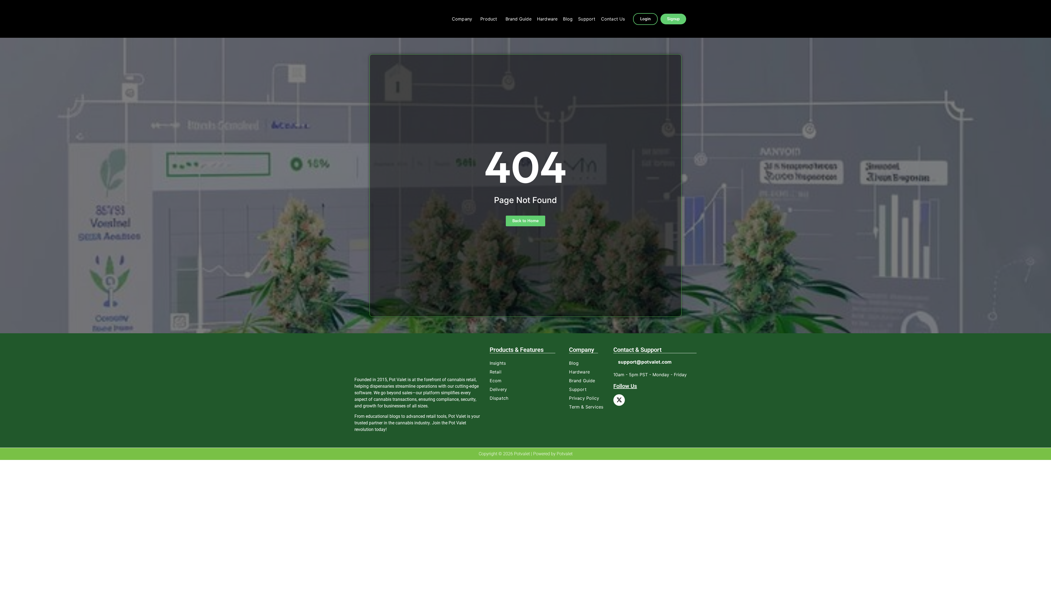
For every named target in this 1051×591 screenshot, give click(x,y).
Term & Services (586, 407)
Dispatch (499, 398)
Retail (495, 372)
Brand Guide (519, 19)
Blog (568, 19)
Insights (498, 363)
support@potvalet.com (645, 362)
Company (462, 19)
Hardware (547, 19)
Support (586, 19)
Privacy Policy (584, 398)
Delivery (498, 389)
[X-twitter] (619, 400)
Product (488, 19)
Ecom (496, 380)
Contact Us (613, 19)
